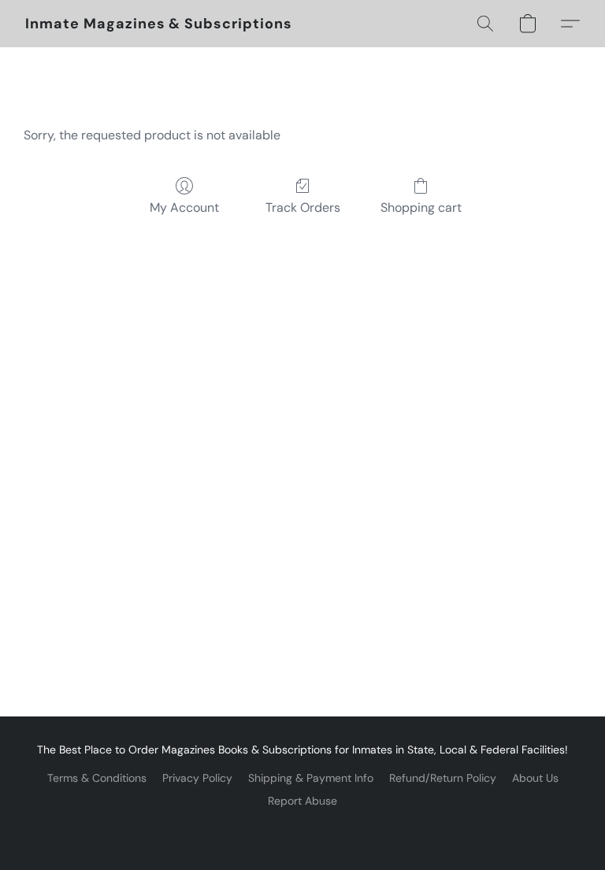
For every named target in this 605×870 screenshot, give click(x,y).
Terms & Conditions (97, 778)
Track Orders (302, 207)
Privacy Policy (197, 778)
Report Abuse (302, 801)
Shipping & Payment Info (310, 778)
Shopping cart (421, 207)
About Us (535, 778)
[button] (158, 23)
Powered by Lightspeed (303, 827)
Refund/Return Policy (442, 778)
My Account (184, 207)
